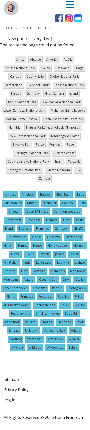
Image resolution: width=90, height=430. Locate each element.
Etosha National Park (69, 85)
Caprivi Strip (35, 76)
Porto (40, 144)
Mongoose (78, 271)
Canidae (68, 203)
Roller (65, 305)
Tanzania (74, 162)
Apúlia (68, 60)
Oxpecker (40, 288)
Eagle (80, 220)
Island (74, 94)
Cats (83, 203)
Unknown (31, 330)
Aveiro (45, 68)
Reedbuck (45, 296)
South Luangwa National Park (28, 162)
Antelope (28, 194)
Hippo (37, 246)
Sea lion (80, 305)
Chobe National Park (64, 76)
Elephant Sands (39, 85)
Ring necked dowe (16, 305)
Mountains (11, 280)
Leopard (10, 271)
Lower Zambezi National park (25, 110)
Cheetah (14, 212)
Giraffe (79, 228)
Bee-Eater (64, 194)
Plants (10, 296)
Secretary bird (21, 314)
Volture (75, 330)
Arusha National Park (20, 68)
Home (9, 28)
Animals (10, 194)
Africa (20, 60)
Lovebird (39, 271)
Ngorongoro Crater (65, 136)
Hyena (30, 254)
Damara (52, 220)
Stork (80, 322)
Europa (16, 94)
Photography (77, 288)
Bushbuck (50, 203)
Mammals (58, 271)
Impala (45, 254)
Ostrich (80, 280)
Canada (15, 76)
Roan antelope (45, 305)
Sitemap (11, 379)
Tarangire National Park (25, 170)
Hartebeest (74, 237)
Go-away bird (17, 237)
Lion (24, 271)
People (57, 288)
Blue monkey (13, 203)
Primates (26, 296)
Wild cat (17, 348)
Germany (33, 94)
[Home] (11, 8)
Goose (37, 237)
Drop (67, 220)
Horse (15, 254)
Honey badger (58, 246)
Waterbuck (55, 339)
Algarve (35, 60)
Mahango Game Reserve (68, 110)
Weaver (74, 339)
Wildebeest (55, 348)
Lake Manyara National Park (61, 102)
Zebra (72, 348)
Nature (29, 280)
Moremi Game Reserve (22, 119)
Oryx (66, 280)
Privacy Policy (16, 389)
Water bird (34, 339)
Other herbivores (15, 288)
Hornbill (79, 246)
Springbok (12, 322)
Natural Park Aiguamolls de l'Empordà (53, 128)
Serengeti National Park (31, 153)
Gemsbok (61, 228)
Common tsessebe (67, 212)
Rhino (79, 296)
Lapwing (63, 262)
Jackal (74, 254)
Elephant (24, 228)
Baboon (46, 194)
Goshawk (53, 237)
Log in (10, 400)
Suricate (14, 330)
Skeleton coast (64, 153)
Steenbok (64, 322)
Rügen (71, 144)
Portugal (56, 144)
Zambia (44, 178)
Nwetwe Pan (21, 144)
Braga (79, 68)
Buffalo (32, 203)
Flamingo (42, 228)
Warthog (16, 339)
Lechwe (79, 262)
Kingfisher (11, 262)
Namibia (15, 128)
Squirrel (30, 322)
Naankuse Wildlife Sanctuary (63, 119)
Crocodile (34, 220)
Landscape (44, 262)
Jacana (59, 254)
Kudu (27, 262)
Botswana (63, 68)
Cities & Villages (37, 212)
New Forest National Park (28, 136)
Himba (23, 246)
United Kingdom (58, 170)
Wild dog (35, 348)
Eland (9, 228)
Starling (47, 322)
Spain (58, 162)
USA (78, 170)
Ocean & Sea (48, 280)
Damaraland (13, 85)
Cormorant (13, 220)
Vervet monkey (54, 330)
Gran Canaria (54, 94)
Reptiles (63, 296)
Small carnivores (48, 314)
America (52, 60)
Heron (8, 246)
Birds (80, 194)
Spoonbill (71, 314)
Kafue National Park (22, 102)
